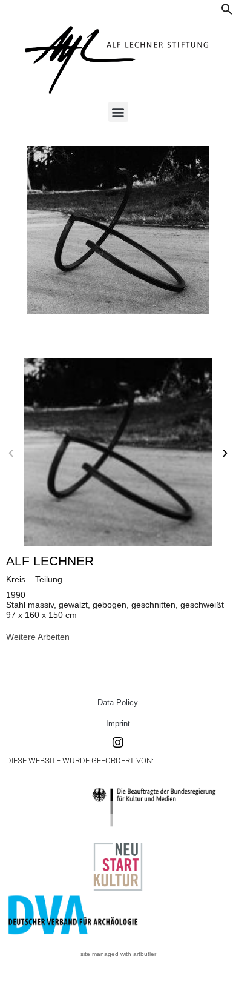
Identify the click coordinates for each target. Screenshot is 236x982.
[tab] (38, 637)
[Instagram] (118, 742)
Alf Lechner (50, 561)
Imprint (118, 723)
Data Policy (117, 702)
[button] (227, 12)
